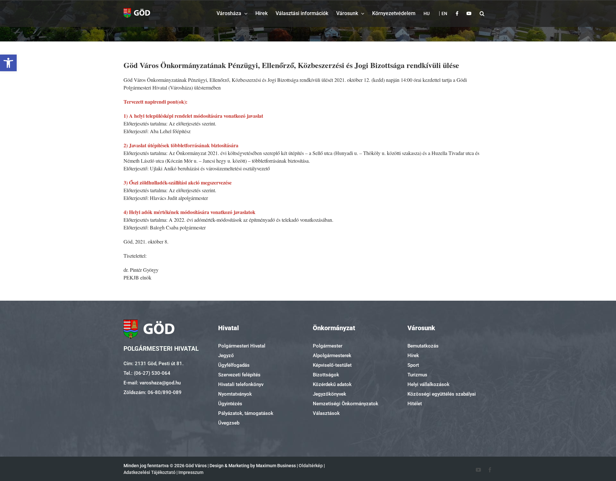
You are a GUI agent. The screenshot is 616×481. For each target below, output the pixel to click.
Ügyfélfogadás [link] (234, 365)
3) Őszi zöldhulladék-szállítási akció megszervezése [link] (178, 182)
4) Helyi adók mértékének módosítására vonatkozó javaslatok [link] (189, 212)
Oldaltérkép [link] (311, 465)
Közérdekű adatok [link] (332, 384)
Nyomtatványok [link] (235, 394)
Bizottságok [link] (326, 375)
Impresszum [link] (190, 472)
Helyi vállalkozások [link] (428, 384)
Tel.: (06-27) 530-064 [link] (147, 373)
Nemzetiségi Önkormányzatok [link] (345, 404)
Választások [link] (326, 413)
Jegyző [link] (226, 355)
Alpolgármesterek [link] (332, 355)
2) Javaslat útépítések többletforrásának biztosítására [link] (181, 145)
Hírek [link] (413, 355)
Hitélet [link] (414, 404)
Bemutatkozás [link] (423, 346)
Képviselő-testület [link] (332, 365)
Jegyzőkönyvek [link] (329, 394)
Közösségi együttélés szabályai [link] (441, 394)
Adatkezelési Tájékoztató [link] (149, 472)
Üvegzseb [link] (228, 423)
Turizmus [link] (417, 375)
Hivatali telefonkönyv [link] (240, 384)
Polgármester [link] (327, 346)
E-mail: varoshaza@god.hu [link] (152, 383)
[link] (8, 63)
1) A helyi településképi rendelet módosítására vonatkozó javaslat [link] (193, 115)
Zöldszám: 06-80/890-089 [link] (153, 392)
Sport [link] (413, 365)
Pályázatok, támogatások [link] (245, 413)
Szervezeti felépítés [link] (239, 375)
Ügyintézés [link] (230, 404)
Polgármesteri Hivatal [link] (241, 346)
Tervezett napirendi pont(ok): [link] (155, 101)
